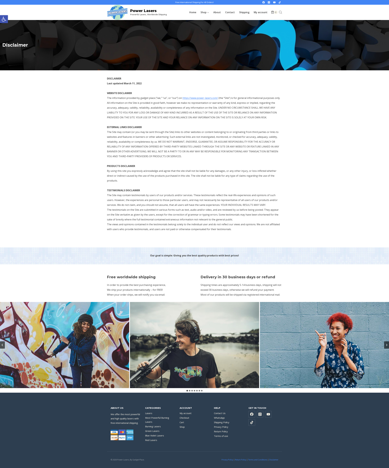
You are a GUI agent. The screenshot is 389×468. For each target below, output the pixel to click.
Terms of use (221, 435)
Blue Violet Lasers (154, 435)
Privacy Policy (221, 426)
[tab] (187, 390)
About (217, 12)
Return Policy (221, 431)
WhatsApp (219, 417)
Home (192, 12)
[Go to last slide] (2, 345)
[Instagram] (269, 2)
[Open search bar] (280, 12)
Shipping (244, 12)
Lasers (148, 413)
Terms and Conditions (257, 459)
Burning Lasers (153, 426)
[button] (4, 19)
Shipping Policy (221, 422)
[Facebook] (263, 2)
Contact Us (219, 413)
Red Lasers (151, 440)
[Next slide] (386, 345)
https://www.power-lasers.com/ (200, 98)
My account (260, 12)
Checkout (184, 417)
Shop (182, 426)
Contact (230, 12)
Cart (182, 422)
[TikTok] (279, 2)
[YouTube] (274, 2)
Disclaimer (273, 459)
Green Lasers (152, 430)
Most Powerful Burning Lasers (157, 419)
